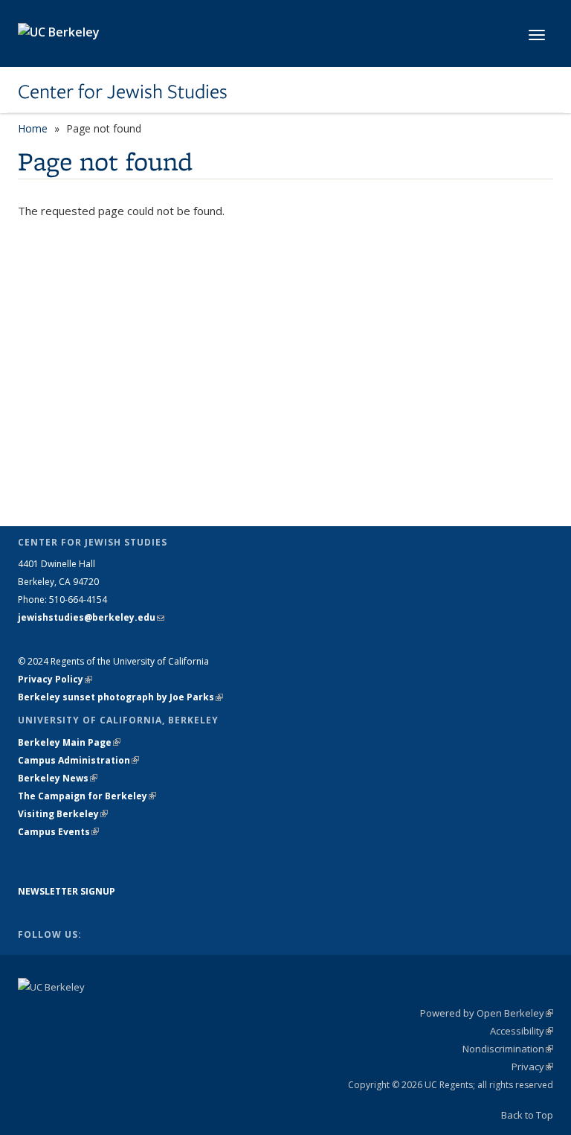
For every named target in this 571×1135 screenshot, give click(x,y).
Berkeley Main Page (69, 742)
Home (33, 128)
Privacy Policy (55, 679)
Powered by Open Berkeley (486, 1013)
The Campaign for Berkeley (87, 796)
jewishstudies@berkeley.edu (91, 617)
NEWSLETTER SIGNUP (66, 891)
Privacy (532, 1066)
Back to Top (527, 1115)
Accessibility (521, 1031)
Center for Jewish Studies (123, 91)
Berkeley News (57, 778)
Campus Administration (78, 760)
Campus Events (58, 831)
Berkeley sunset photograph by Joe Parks (120, 697)
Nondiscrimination (507, 1048)
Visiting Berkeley (63, 814)
